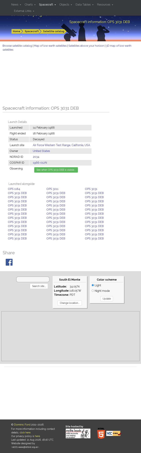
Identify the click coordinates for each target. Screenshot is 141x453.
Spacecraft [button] (46, 4)
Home (16, 31)
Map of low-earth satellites (50, 45)
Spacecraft (32, 31)
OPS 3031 (91, 189)
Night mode (102, 290)
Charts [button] (29, 4)
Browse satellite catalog (18, 45)
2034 (36, 156)
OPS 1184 (14, 189)
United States (41, 151)
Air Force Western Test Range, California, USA (61, 145)
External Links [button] (23, 11)
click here (25, 432)
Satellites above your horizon (86, 45)
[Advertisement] (70, 77)
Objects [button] (64, 4)
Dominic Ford (22, 424)
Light (97, 285)
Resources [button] (104, 4)
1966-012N (40, 162)
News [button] (15, 4)
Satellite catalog (53, 31)
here (37, 436)
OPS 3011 (52, 189)
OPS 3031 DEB (17, 193)
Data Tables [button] (83, 4)
